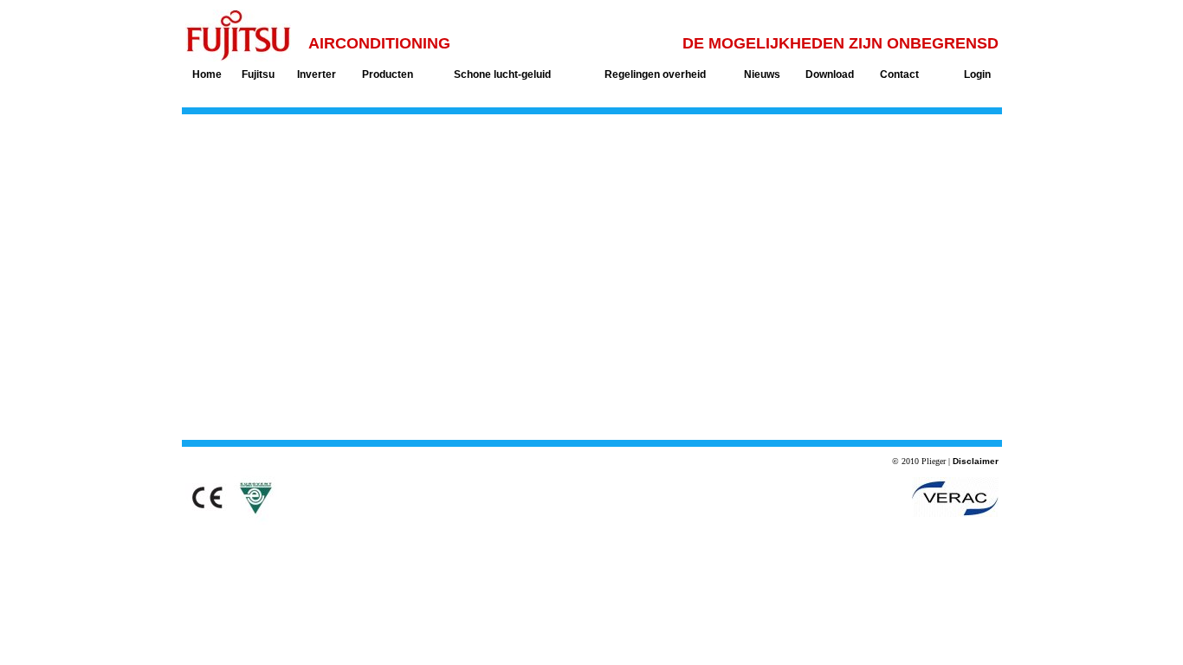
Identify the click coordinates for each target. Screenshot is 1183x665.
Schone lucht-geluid (502, 74)
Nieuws (762, 74)
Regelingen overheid (655, 74)
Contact (899, 74)
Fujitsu (258, 74)
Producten (387, 74)
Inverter (316, 74)
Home (207, 74)
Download (829, 74)
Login (977, 74)
